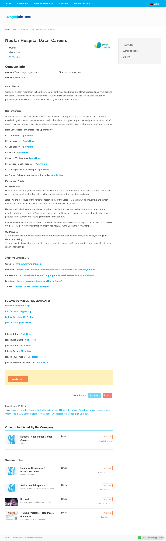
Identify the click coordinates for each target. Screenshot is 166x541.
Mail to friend (132, 50)
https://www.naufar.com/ (29, 263)
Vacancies (84, 413)
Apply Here (27, 135)
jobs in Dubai (96, 410)
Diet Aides (25, 499)
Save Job (129, 44)
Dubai (156, 4)
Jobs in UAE (17, 413)
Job (14, 30)
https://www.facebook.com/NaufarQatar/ (39, 281)
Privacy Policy (82, 3)
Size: (61, 72)
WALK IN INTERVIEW (43, 3)
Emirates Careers (27, 410)
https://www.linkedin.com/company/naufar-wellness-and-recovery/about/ (56, 269)
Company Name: (13, 77)
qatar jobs (69, 413)
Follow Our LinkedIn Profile (19, 317)
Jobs (68, 410)
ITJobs (62, 410)
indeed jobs (52, 410)
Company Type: (12, 72)
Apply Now (17, 379)
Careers (63, 3)
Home (8, 3)
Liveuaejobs (57, 413)
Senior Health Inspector (32, 485)
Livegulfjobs (44, 413)
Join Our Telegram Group (18, 322)
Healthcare (23, 30)
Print (127, 56)
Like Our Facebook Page (17, 305)
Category (22, 3)
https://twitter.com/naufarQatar (33, 286)
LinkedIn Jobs (30, 413)
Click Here (26, 334)
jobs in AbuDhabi (80, 410)
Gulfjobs (41, 410)
